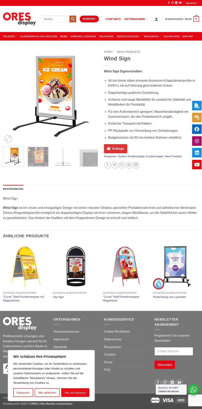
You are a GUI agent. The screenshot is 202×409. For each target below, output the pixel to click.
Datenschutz (113, 339)
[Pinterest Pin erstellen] (129, 165)
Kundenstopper (154, 156)
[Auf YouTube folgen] (180, 3)
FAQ (107, 369)
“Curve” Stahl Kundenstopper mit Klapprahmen (23, 298)
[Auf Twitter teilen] (114, 165)
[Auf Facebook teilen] (107, 165)
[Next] (91, 96)
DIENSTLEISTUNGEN (127, 36)
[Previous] (9, 96)
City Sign (58, 296)
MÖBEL (64, 36)
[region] (51, 375)
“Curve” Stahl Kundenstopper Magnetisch (121, 298)
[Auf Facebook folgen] (169, 3)
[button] (156, 19)
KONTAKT (187, 36)
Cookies (110, 354)
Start (108, 51)
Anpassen (23, 392)
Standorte (60, 347)
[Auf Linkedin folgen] (176, 3)
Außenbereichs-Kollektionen (38, 36)
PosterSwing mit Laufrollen (169, 296)
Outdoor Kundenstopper (131, 156)
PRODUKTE (9, 36)
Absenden (164, 365)
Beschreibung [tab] (13, 189)
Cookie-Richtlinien (117, 331)
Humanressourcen (66, 331)
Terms (108, 362)
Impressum (61, 339)
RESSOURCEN (151, 36)
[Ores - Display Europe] (19, 19)
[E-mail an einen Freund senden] (122, 165)
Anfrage (118, 148)
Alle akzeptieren (75, 392)
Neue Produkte (128, 51)
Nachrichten (172, 36)
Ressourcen (112, 347)
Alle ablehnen (47, 392)
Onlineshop (106, 36)
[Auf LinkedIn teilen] (136, 165)
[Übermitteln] (72, 19)
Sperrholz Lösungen (83, 36)
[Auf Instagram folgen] (172, 3)
